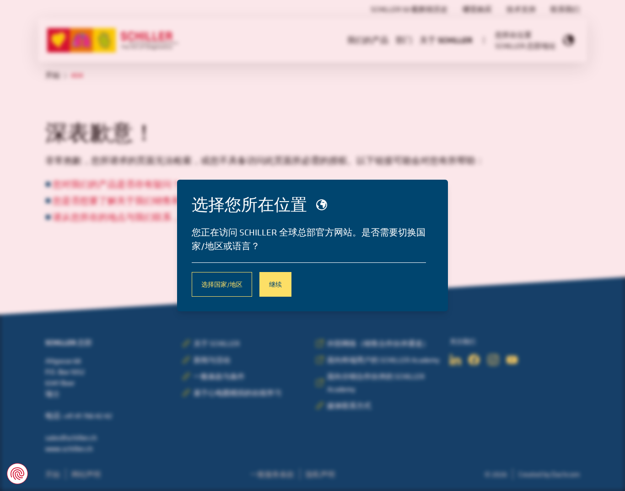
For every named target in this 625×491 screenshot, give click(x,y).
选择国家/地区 (221, 284)
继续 (275, 284)
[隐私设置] (17, 473)
